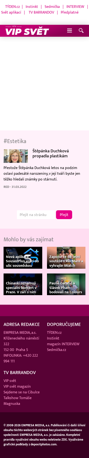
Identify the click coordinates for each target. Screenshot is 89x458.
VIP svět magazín (17, 386)
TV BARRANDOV (41, 12)
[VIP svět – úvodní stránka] (27, 31)
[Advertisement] (44, 84)
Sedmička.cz (56, 350)
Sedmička (52, 7)
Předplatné (70, 12)
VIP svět (10, 381)
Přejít (64, 215)
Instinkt (32, 7)
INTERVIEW (75, 7)
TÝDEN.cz (12, 7)
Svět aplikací (11, 12)
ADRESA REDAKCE (22, 324)
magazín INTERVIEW (63, 344)
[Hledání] (81, 31)
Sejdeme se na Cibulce (22, 392)
